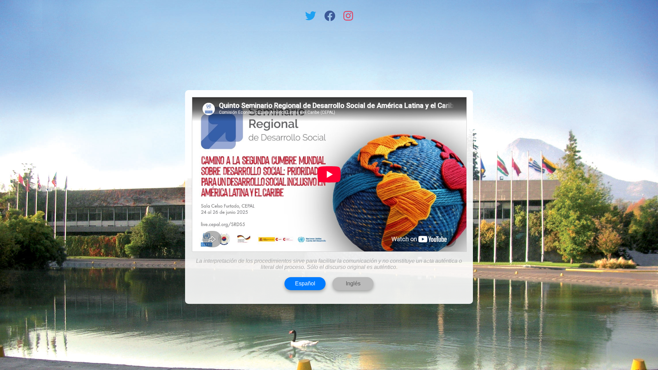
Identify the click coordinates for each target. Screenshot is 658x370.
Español (305, 283)
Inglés (353, 283)
